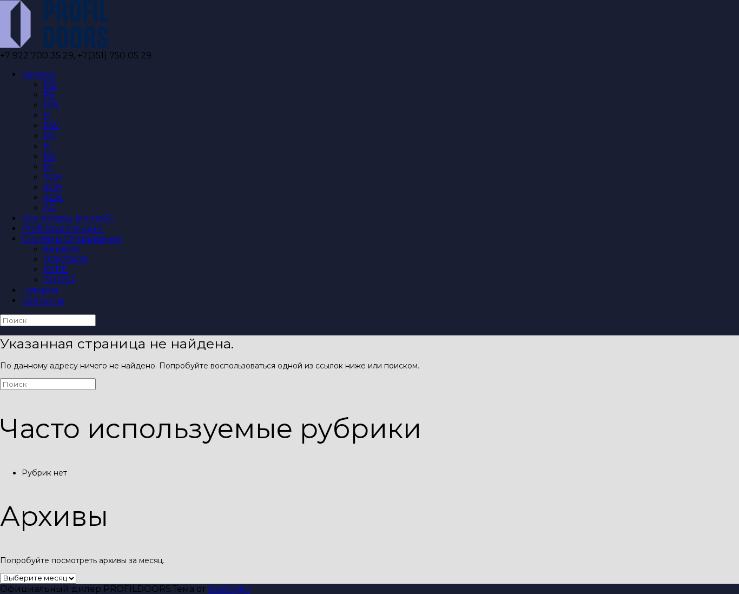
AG (49, 208)
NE (49, 156)
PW (51, 126)
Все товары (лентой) (68, 218)
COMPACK (65, 259)
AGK (52, 177)
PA (49, 136)
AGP (53, 187)
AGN (53, 198)
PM (50, 105)
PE (49, 95)
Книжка (61, 249)
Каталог (39, 74)
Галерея (40, 290)
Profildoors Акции (62, 228)
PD (50, 85)
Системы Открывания (72, 239)
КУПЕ (55, 270)
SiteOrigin (229, 589)
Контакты (43, 300)
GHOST (59, 280)
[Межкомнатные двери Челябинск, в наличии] (54, 45)
